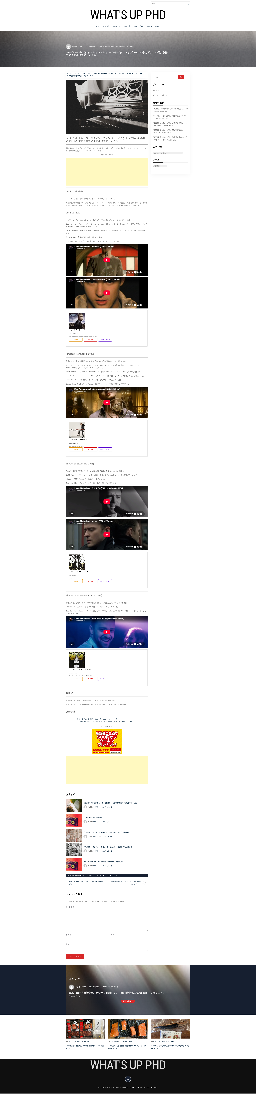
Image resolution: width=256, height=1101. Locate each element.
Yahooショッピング (105, 339)
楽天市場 (90, 339)
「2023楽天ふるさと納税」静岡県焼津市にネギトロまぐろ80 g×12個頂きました (170, 138)
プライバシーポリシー (161, 95)
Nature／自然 (138, 26)
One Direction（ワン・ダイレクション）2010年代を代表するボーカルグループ (105, 722)
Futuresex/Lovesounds (79, 440)
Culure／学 (116, 26)
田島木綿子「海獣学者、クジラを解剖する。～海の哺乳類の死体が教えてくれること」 (111, 803)
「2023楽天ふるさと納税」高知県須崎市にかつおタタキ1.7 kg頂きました (170, 131)
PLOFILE (157, 26)
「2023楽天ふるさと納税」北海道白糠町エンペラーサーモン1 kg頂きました (170, 124)
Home (97, 26)
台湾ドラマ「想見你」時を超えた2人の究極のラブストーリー (103, 862)
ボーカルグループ (106, 875)
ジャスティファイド (78, 330)
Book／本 (106, 987)
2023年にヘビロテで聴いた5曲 (93, 818)
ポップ (116, 875)
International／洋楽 (115, 46)
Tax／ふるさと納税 (83, 1041)
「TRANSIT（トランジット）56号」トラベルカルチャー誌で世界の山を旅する (108, 847)
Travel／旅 (127, 26)
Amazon (76, 339)
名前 (68, 935)
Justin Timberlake (78, 875)
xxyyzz (80, 46)
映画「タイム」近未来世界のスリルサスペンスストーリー (98, 719)
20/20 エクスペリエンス (79, 572)
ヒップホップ (95, 875)
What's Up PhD (128, 15)
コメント (70, 907)
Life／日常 (106, 26)
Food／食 (149, 26)
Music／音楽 (128, 46)
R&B (88, 875)
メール (111, 935)
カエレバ (76, 333)
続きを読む (127, 1001)
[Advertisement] (107, 172)
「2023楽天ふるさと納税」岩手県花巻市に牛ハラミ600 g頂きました (170, 117)
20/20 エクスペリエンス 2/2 (81, 669)
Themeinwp (152, 1088)
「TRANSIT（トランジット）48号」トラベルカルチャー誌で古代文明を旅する (108, 832)
